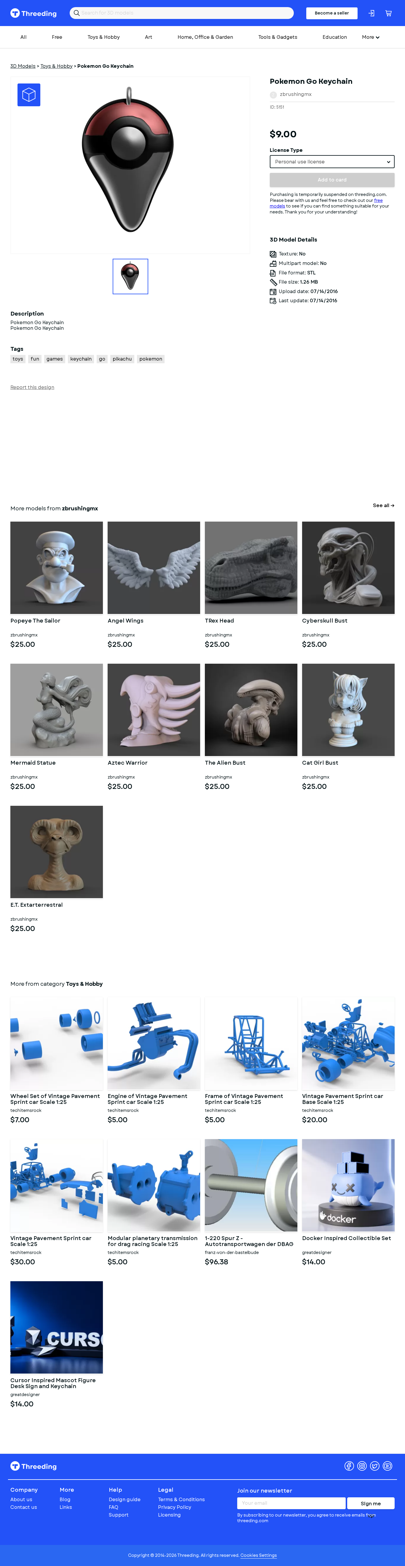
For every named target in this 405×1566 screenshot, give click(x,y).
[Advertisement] (188, 446)
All (23, 37)
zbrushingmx (296, 94)
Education (335, 37)
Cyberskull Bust (324, 621)
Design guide (125, 1499)
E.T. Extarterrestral (36, 905)
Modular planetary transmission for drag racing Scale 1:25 (152, 1241)
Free (57, 37)
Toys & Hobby (103, 37)
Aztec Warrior (128, 763)
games (55, 359)
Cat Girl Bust (320, 763)
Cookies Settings (258, 1555)
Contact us (23, 1507)
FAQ (113, 1507)
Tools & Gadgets (277, 37)
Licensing (169, 1515)
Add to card (332, 179)
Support (119, 1515)
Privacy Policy (174, 1507)
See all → (384, 505)
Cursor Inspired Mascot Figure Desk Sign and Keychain (53, 1384)
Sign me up (371, 1504)
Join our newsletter (264, 1490)
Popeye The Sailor (35, 621)
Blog (65, 1499)
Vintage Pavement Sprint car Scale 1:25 (51, 1241)
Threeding (33, 13)
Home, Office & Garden (205, 37)
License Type (286, 150)
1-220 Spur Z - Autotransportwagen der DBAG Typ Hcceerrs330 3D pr (249, 1241)
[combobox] (332, 161)
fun (35, 359)
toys (18, 359)
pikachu (122, 359)
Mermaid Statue (33, 763)
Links (66, 1507)
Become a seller (332, 13)
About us (21, 1499)
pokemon (150, 359)
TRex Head (219, 621)
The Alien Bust (225, 763)
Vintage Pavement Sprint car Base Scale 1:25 (342, 1099)
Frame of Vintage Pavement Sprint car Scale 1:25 (244, 1099)
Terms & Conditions (181, 1499)
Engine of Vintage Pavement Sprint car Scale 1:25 (147, 1099)
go (102, 359)
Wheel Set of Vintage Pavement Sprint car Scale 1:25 (55, 1099)
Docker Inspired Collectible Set (346, 1239)
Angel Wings (125, 621)
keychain (81, 359)
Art (148, 37)
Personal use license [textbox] (300, 161)
